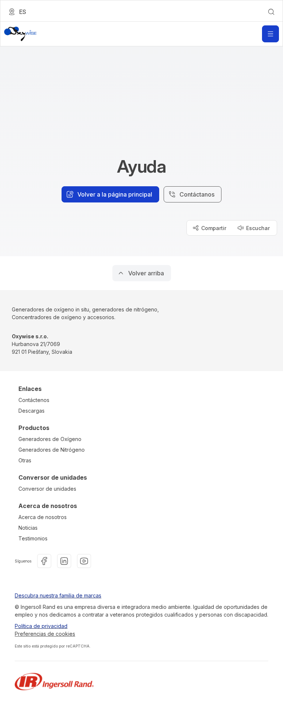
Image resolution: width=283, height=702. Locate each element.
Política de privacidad (41, 626)
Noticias (28, 528)
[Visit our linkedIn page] (64, 561)
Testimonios (33, 538)
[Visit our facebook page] (44, 561)
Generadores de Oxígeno (49, 439)
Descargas (31, 411)
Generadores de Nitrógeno (51, 450)
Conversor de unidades (47, 489)
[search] (271, 11)
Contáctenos (33, 400)
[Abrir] (270, 33)
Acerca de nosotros (42, 517)
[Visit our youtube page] (84, 561)
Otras (24, 460)
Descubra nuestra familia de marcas (58, 595)
